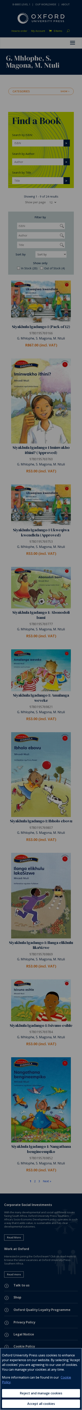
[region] (41, 1379)
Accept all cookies (41, 1403)
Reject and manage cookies (41, 1393)
